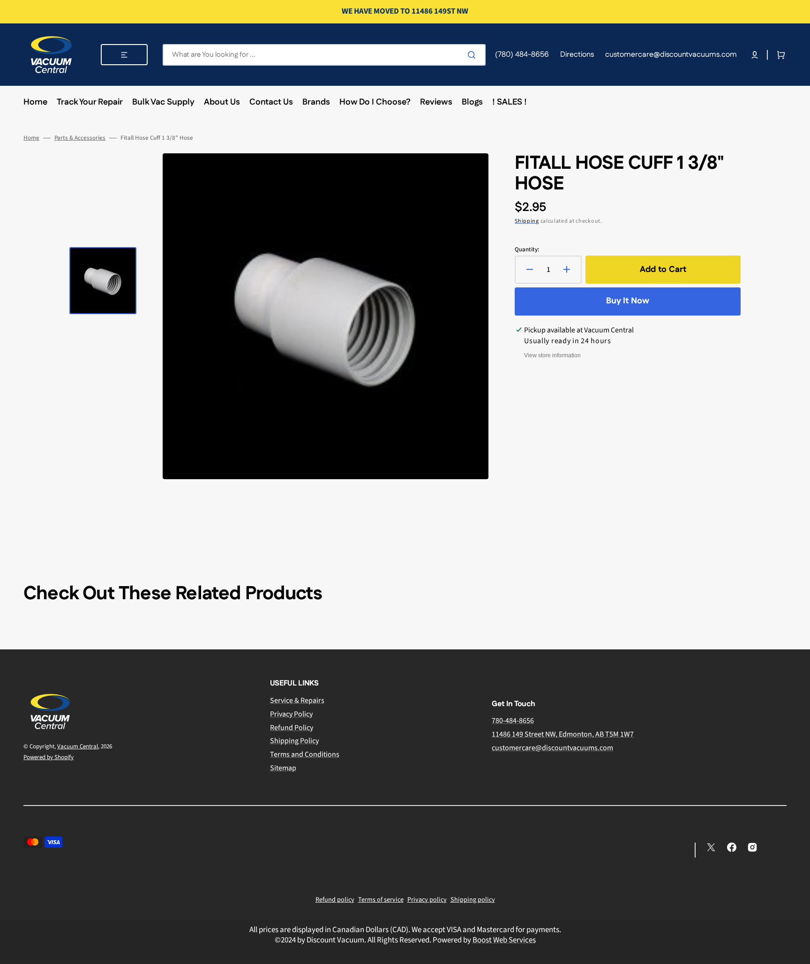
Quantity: (527, 250)
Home (31, 138)
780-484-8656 (513, 721)
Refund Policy (291, 728)
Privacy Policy (291, 714)
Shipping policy (472, 899)
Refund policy (334, 899)
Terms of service (381, 899)
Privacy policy (427, 899)
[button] (754, 55)
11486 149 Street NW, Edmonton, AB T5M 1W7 (563, 734)
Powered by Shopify (48, 757)
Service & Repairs (297, 701)
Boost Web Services (504, 940)
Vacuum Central (77, 746)
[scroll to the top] (797, 951)
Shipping (527, 221)
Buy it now (627, 301)
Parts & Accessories (79, 138)
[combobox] (324, 55)
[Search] (473, 55)
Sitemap (283, 768)
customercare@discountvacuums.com (552, 748)
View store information (552, 355)
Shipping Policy (294, 741)
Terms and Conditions (304, 754)
